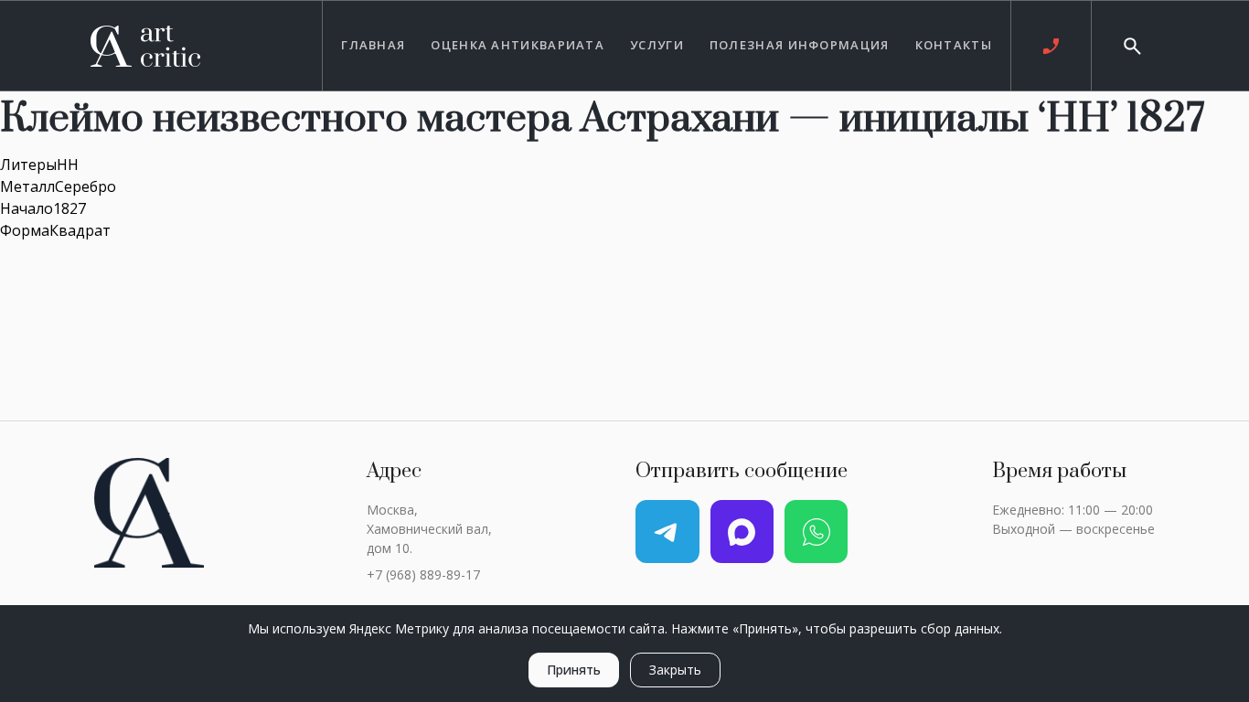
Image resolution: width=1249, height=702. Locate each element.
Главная (373, 45)
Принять (574, 669)
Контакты (953, 45)
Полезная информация (800, 45)
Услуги (657, 45)
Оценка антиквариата (517, 45)
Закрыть (675, 669)
